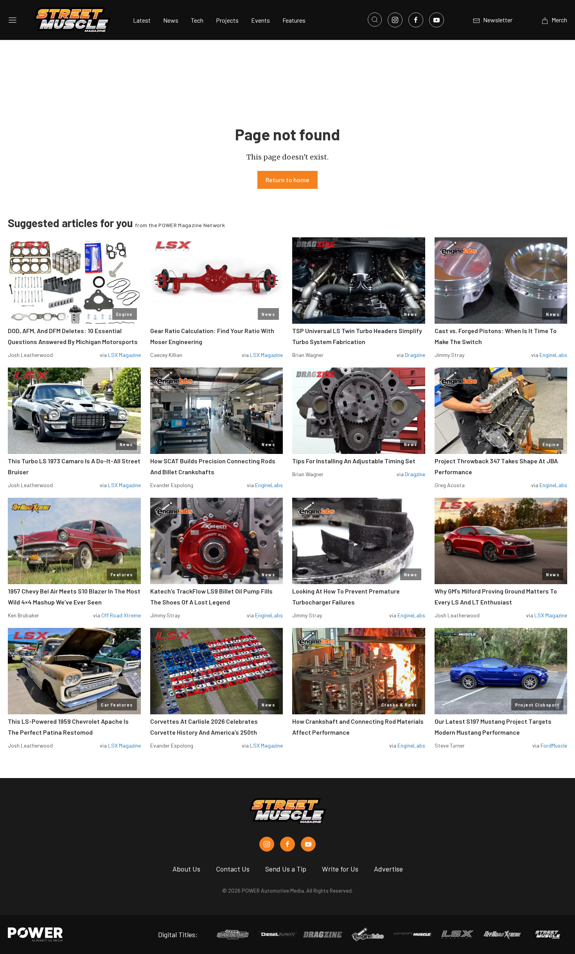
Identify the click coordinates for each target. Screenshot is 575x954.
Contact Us (233, 868)
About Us (186, 868)
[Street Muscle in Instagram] (266, 844)
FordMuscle (554, 745)
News (170, 20)
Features (293, 20)
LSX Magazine (124, 354)
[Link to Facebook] (415, 20)
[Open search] (375, 20)
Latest (142, 20)
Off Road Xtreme (121, 615)
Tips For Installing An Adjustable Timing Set (353, 460)
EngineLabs (553, 354)
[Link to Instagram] (395, 20)
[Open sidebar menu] (12, 20)
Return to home (287, 179)
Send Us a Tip (285, 868)
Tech (197, 20)
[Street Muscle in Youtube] (308, 844)
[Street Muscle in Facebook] (287, 844)
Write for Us (340, 868)
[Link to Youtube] (436, 20)
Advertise (388, 868)
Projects (227, 20)
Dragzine (415, 354)
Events (260, 20)
